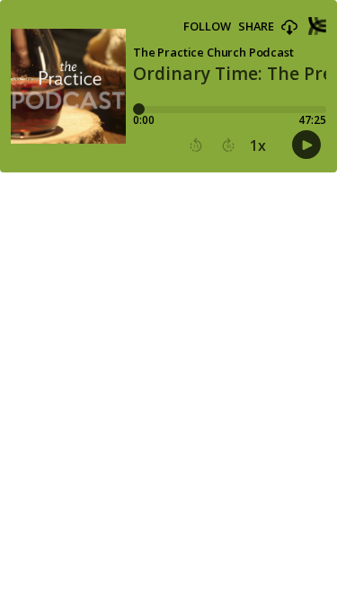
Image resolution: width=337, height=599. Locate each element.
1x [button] (258, 145)
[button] (289, 28)
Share (256, 26)
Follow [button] (207, 26)
